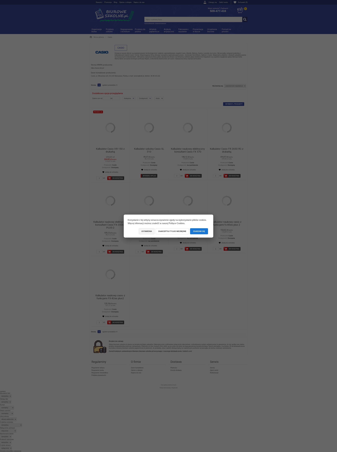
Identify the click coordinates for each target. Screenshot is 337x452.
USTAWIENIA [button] (146, 231)
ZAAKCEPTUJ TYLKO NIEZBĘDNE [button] (172, 231)
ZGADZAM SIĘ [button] (199, 231)
